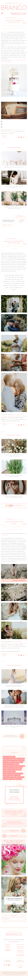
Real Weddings (14, 769)
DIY (17, 762)
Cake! (8, 760)
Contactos (20, 944)
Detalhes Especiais (13, 25)
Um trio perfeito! (17, 775)
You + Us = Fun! (12, 779)
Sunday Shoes (20, 773)
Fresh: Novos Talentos (19, 246)
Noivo (21, 767)
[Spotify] (9, 965)
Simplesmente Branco (11, 771)
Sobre (8, 944)
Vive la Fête (22, 28)
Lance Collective (14, 973)
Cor (18, 760)
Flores (4, 764)
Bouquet (4, 760)
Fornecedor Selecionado (7, 246)
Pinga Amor (9, 769)
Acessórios (13, 756)
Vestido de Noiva (6, 777)
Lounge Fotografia (21, 765)
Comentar (3, 143)
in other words (5, 765)
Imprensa (8, 946)
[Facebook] (4, 965)
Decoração (5, 25)
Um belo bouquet (10, 775)
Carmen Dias (20, 974)
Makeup (4, 767)
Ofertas (4, 769)
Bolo (23, 758)
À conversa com (18, 779)
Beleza (14, 758)
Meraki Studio (14, 249)
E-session (21, 762)
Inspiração (11, 765)
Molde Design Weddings (11, 767)
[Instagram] (11, 965)
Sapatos (20, 769)
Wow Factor (5, 779)
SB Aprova (5, 771)
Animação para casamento (7, 758)
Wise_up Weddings (21, 777)
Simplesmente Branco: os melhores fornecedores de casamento (14, 6)
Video (15, 777)
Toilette (4, 775)
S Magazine (15, 773)
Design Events (5, 762)
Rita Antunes (7, 974)
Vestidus (11, 777)
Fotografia (17, 764)
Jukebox (16, 765)
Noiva (17, 767)
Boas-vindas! (5, 526)
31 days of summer (6, 756)
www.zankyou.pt (14, 941)
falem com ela (10, 419)
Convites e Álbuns (14, 760)
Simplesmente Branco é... (7, 773)
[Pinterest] (6, 965)
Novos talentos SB (13, 28)
